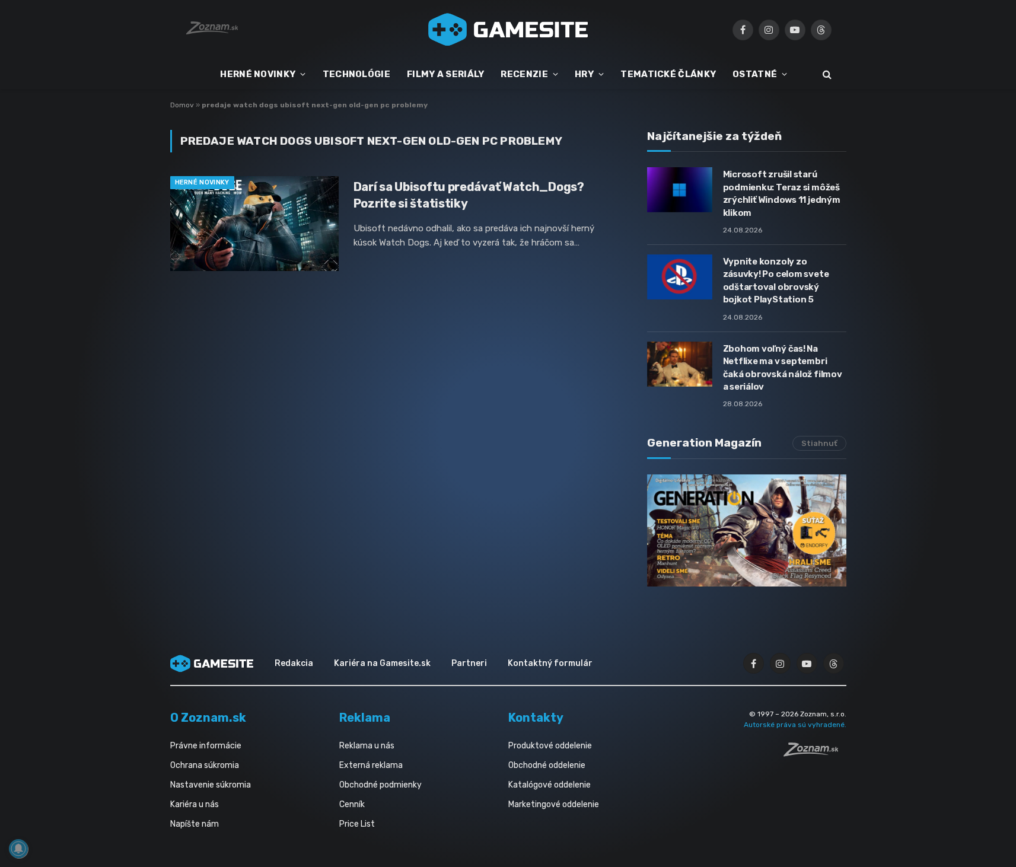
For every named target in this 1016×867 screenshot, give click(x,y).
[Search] (826, 74)
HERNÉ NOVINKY (257, 74)
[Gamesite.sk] (508, 29)
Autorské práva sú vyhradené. (795, 725)
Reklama (364, 717)
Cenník (352, 804)
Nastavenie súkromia (210, 785)
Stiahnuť (819, 443)
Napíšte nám (194, 824)
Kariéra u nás (194, 804)
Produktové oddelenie (550, 746)
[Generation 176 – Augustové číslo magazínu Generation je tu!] (746, 530)
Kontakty (535, 717)
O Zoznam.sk (208, 717)
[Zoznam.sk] (815, 753)
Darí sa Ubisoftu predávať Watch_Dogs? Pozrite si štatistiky (468, 195)
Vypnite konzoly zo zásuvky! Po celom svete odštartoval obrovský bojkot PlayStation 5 (776, 280)
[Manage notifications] (18, 848)
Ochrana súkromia (204, 765)
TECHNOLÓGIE (356, 74)
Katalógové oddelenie (549, 785)
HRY (584, 74)
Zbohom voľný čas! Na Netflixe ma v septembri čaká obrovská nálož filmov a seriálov (782, 367)
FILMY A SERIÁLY (446, 74)
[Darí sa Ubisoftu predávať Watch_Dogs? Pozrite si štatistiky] (254, 223)
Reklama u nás (366, 746)
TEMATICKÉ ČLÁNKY (668, 74)
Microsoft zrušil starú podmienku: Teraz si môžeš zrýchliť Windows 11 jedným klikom (781, 193)
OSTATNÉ (754, 74)
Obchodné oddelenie (546, 765)
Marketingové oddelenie (553, 804)
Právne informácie (205, 746)
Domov (182, 105)
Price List (357, 824)
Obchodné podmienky (380, 785)
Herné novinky (202, 182)
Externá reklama (371, 765)
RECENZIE (524, 74)
